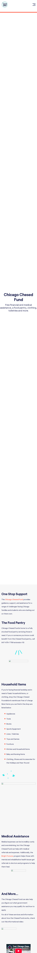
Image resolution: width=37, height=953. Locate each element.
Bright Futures (7, 856)
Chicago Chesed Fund (14, 599)
